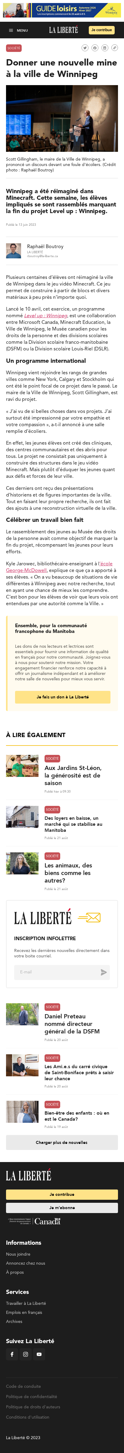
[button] (11, 30)
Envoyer (99, 972)
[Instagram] (26, 1359)
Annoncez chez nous (25, 1263)
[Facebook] (12, 1359)
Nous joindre (18, 1254)
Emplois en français (24, 1313)
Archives (14, 1322)
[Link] (114, 47)
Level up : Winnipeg (45, 316)
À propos (15, 1272)
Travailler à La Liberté (26, 1303)
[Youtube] (39, 1359)
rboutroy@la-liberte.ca (42, 256)
